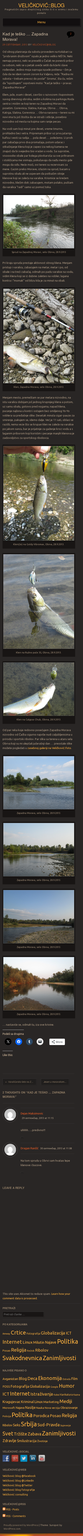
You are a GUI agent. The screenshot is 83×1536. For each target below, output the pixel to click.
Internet (12, 1342)
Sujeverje (65, 1425)
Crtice (18, 1332)
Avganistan (10, 1379)
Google (54, 1387)
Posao (6, 1350)
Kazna (76, 1394)
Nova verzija (52, 1407)
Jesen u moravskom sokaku (56, 1081)
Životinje (42, 1441)
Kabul (57, 1394)
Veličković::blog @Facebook (19, 1476)
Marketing (51, 1402)
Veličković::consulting (15, 1494)
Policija (7, 1416)
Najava (20, 1407)
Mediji (65, 1401)
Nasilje (30, 1407)
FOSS (6, 1386)
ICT (69, 1333)
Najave (50, 1342)
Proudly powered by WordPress (21, 1525)
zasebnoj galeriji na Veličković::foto (49, 747)
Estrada (67, 1379)
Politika (67, 1341)
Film (74, 1379)
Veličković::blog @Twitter (18, 1485)
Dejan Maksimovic (32, 1113)
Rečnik (30, 1350)
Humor (66, 1386)
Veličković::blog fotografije (19, 1489)
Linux (28, 1342)
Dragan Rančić (29, 1148)
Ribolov (41, 1350)
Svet (8, 1434)
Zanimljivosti (59, 1358)
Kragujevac (11, 1402)
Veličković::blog (41, 5)
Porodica (41, 1415)
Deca (32, 1378)
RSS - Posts (12, 1509)
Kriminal (27, 1402)
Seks (16, 1425)
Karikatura (66, 1394)
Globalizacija (53, 1332)
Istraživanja (41, 1393)
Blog (23, 1378)
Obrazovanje (69, 1407)
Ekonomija (50, 1378)
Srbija (29, 1424)
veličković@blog (44, 44)
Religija (18, 1349)
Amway (6, 1333)
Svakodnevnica (22, 1357)
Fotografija (33, 1333)
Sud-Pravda (48, 1424)
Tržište (20, 1433)
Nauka (40, 1407)
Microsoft (9, 1407)
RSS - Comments (16, 1516)
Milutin (38, 1342)
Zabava (34, 1433)
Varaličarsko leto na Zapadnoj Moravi (20, 1081)
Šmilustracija (27, 1441)
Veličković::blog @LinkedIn (18, 1480)
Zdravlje (9, 1440)
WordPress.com (12, 1528)
